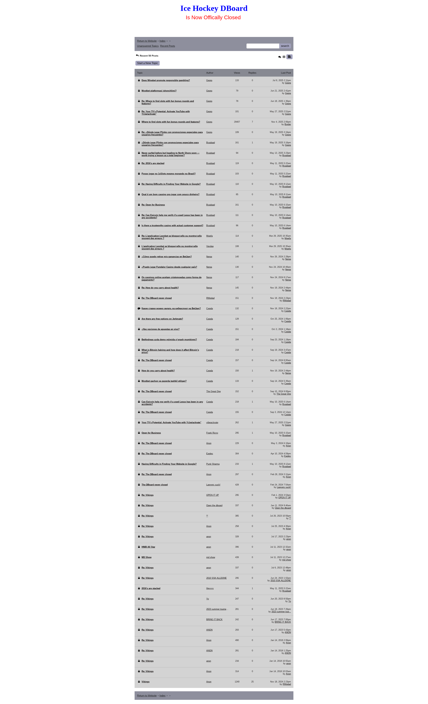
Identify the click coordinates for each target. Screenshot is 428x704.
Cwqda (287, 311)
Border (288, 124)
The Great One (284, 394)
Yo (289, 601)
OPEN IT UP (284, 497)
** (290, 518)
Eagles (287, 456)
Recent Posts (167, 45)
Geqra (288, 83)
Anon (288, 445)
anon (288, 539)
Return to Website (147, 40)
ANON (288, 632)
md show (286, 560)
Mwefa (288, 238)
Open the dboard (283, 508)
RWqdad (287, 300)
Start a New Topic (147, 63)
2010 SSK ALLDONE (281, 580)
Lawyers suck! (284, 487)
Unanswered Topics (148, 45)
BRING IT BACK (283, 622)
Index (162, 40)
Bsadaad (286, 155)
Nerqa (288, 259)
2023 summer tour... (281, 611)
